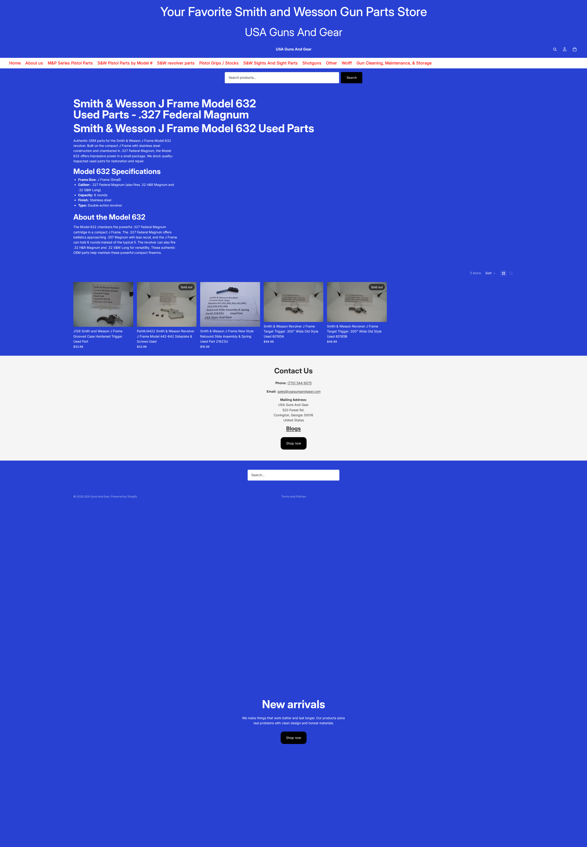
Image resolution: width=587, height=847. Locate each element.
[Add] (126, 320)
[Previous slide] (80, 304)
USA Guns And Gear (97, 496)
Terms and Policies (293, 496)
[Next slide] (126, 304)
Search (351, 77)
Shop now (293, 443)
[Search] (555, 49)
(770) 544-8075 (300, 383)
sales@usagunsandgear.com (299, 391)
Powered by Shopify (124, 496)
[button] (490, 273)
